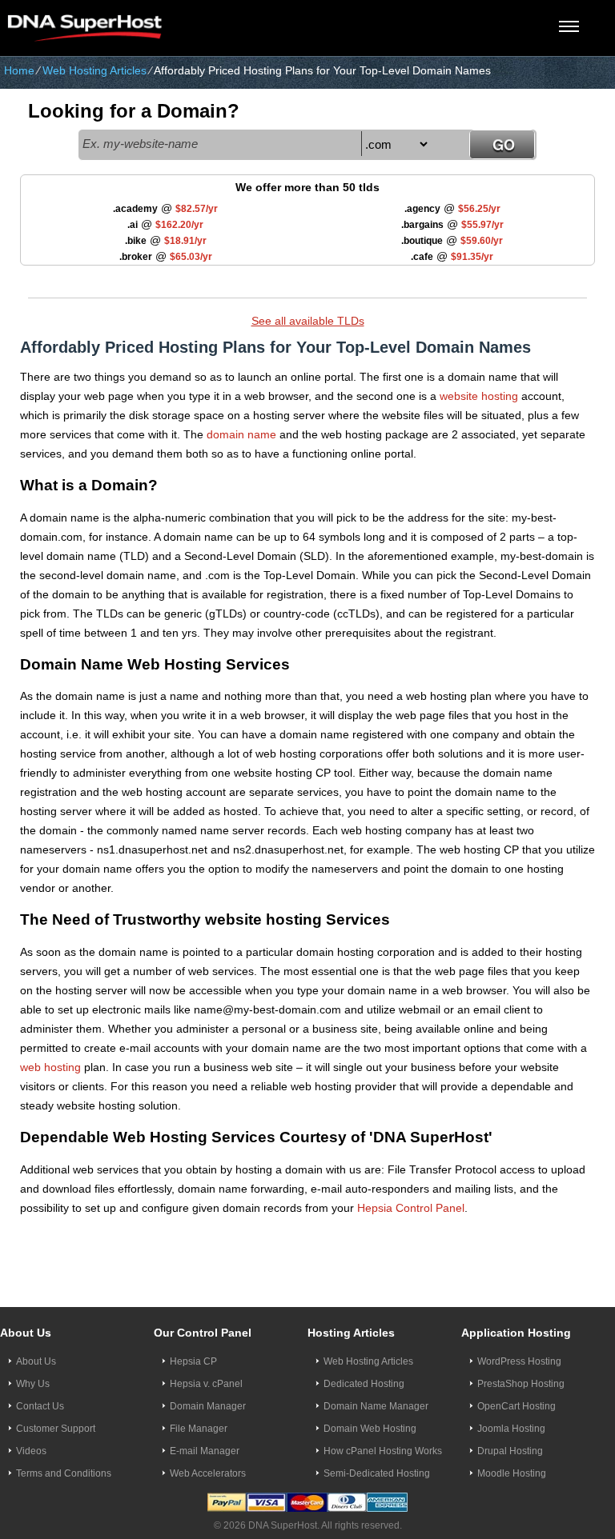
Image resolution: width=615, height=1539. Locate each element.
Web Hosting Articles (94, 70)
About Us (36, 1361)
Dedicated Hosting (364, 1383)
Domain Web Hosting (370, 1428)
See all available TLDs (307, 320)
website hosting (479, 396)
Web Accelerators (208, 1473)
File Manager (198, 1428)
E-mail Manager (204, 1451)
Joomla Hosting (511, 1428)
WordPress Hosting (519, 1361)
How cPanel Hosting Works (383, 1451)
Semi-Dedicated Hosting (377, 1473)
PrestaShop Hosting (521, 1383)
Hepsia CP (193, 1361)
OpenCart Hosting (516, 1406)
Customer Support (55, 1428)
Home (19, 70)
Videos (31, 1451)
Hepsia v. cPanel (206, 1383)
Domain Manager (208, 1406)
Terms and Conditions (63, 1473)
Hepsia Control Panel (410, 1207)
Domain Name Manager (376, 1406)
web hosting (50, 1067)
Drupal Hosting (510, 1451)
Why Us (33, 1383)
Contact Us (40, 1406)
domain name (241, 434)
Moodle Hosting (511, 1473)
